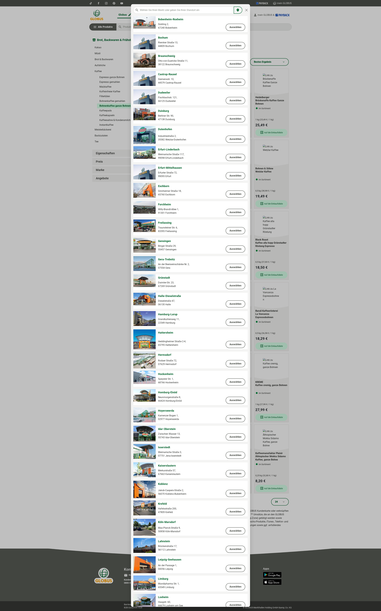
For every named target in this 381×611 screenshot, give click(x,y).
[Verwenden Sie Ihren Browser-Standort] (238, 10)
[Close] (246, 10)
